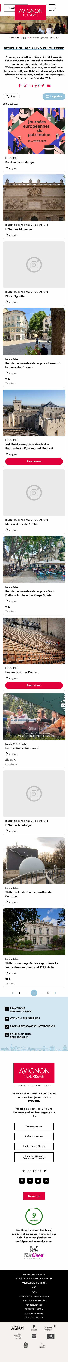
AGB (34, 1287)
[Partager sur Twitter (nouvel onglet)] (25, 85)
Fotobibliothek (34, 1305)
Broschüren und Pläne (34, 1300)
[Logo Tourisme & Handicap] (50, 1336)
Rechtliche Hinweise (34, 1274)
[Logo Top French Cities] (17, 1336)
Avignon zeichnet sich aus (34, 1296)
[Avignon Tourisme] (30, 12)
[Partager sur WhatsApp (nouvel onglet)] (37, 85)
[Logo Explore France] (50, 1328)
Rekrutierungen (34, 1309)
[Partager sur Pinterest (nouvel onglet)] (43, 85)
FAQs (34, 1292)
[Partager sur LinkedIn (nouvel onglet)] (31, 85)
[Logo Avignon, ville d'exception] (17, 1328)
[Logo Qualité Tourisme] (42, 1345)
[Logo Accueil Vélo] (25, 1345)
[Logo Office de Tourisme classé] (34, 1336)
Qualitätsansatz (34, 1317)
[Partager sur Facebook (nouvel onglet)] (19, 85)
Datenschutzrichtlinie (34, 1283)
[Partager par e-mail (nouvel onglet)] (48, 85)
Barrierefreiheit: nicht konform (34, 1278)
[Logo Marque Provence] (34, 1328)
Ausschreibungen (34, 1313)
